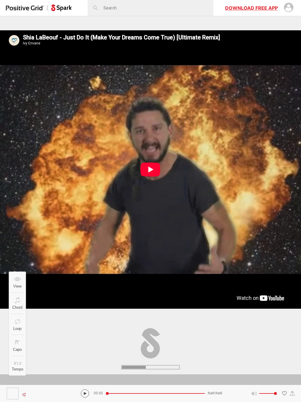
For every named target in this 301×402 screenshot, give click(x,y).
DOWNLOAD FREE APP (251, 8)
